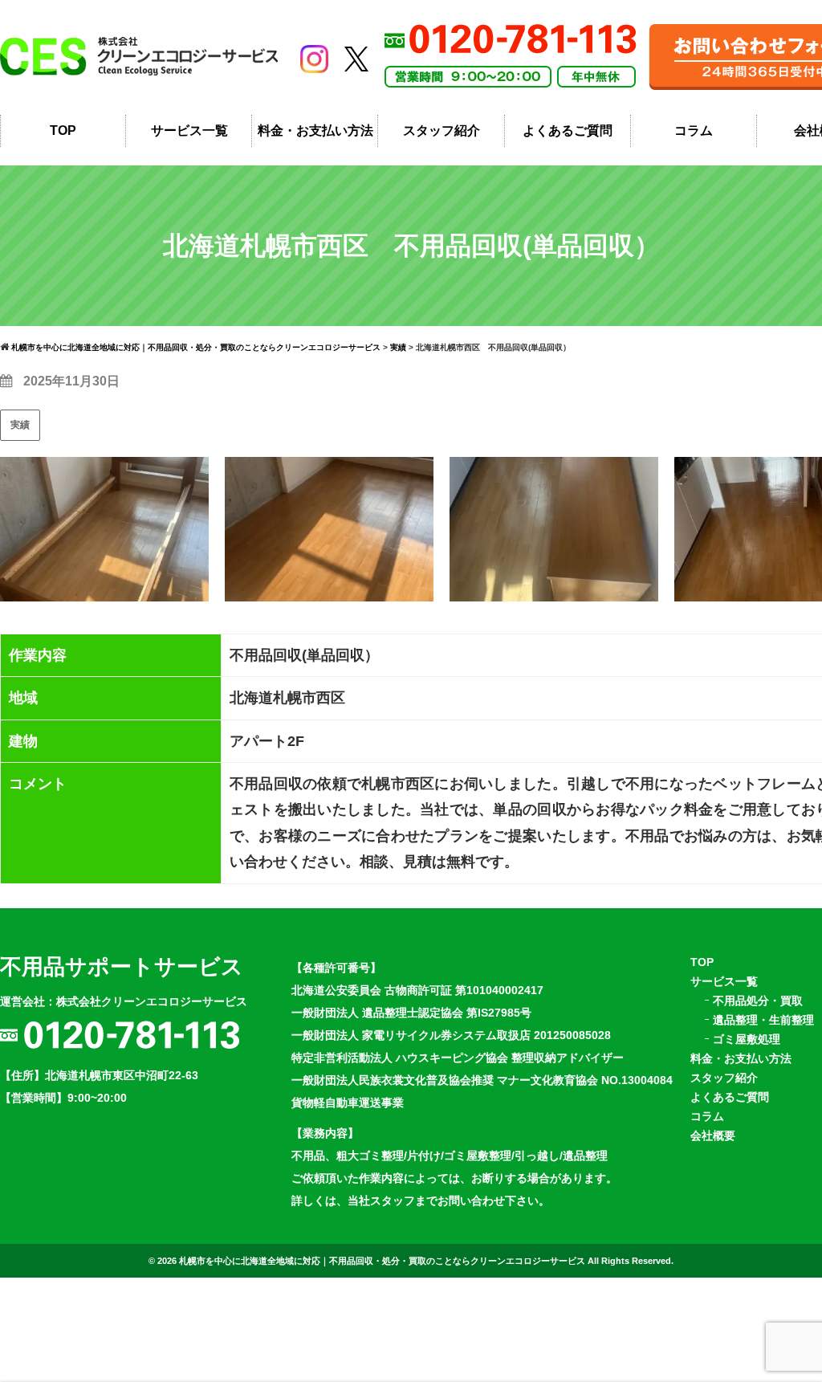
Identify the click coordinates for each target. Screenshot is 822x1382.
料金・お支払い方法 (315, 130)
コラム (693, 130)
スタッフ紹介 (441, 130)
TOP (63, 130)
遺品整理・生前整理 (763, 1019)
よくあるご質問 (567, 130)
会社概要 (712, 1135)
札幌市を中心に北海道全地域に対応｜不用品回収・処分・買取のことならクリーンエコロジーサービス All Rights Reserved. (426, 1261)
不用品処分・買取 (758, 1000)
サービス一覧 (189, 130)
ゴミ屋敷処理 (746, 1039)
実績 (20, 424)
